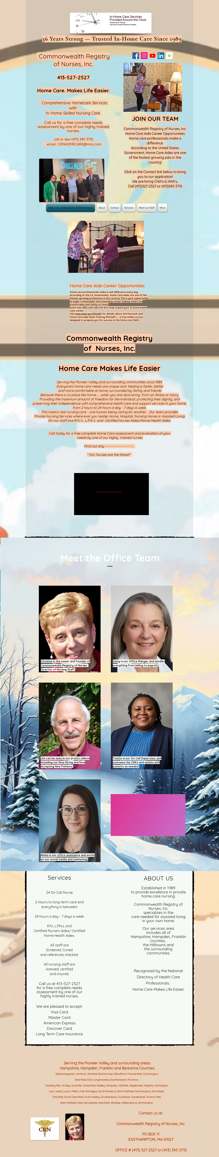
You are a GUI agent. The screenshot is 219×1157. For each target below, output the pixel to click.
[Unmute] (121, 831)
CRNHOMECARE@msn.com (79, 144)
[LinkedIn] (161, 55)
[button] (155, 87)
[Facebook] (135, 55)
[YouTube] (152, 55)
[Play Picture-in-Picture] (175, 831)
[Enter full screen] (180, 831)
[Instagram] (144, 55)
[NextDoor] (169, 55)
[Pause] (115, 831)
